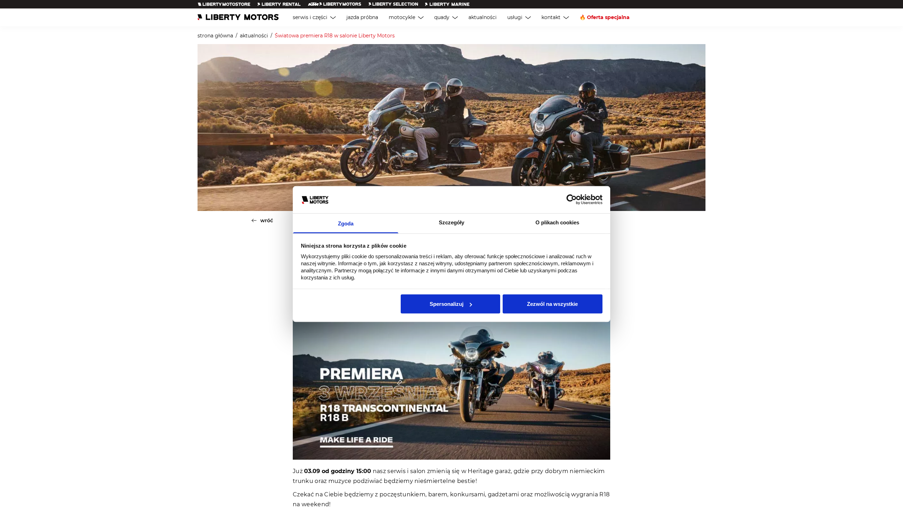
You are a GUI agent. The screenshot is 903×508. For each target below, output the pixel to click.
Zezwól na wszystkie (552, 304)
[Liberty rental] (279, 4)
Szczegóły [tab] (451, 222)
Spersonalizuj (446, 304)
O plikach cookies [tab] (557, 222)
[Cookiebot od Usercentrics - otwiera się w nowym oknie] (571, 199)
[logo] (238, 17)
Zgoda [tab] (345, 223)
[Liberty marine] (447, 4)
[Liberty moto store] (224, 4)
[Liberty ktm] (335, 4)
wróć (266, 220)
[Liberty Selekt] (393, 4)
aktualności (254, 35)
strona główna (215, 35)
